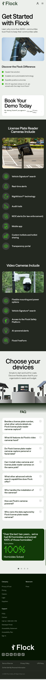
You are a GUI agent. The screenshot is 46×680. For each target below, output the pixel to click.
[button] (23, 425)
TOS (28, 111)
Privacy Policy (35, 111)
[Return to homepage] (10, 3)
